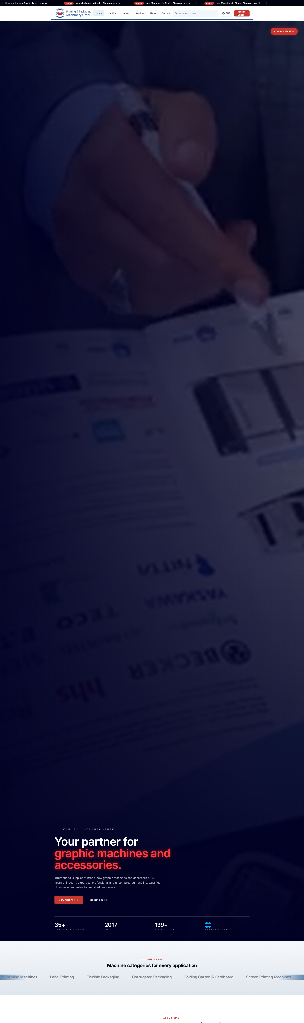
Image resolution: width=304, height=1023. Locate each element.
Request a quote (98, 899)
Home (98, 13)
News (153, 13)
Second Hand (283, 31)
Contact (166, 13)
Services (139, 13)
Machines (113, 13)
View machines (67, 899)
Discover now (20, 3)
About (126, 13)
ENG (228, 13)
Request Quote (242, 13)
